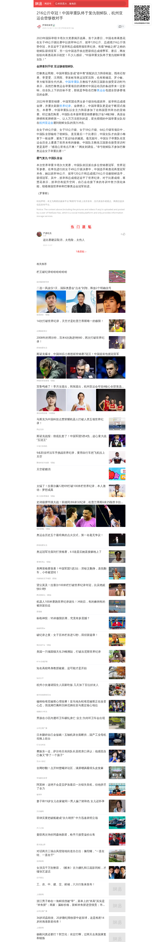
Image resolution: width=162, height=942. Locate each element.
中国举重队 (72, 82)
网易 (39, 3)
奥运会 (101, 90)
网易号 (48, 3)
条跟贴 (80, 251)
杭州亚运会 (46, 123)
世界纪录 (65, 106)
